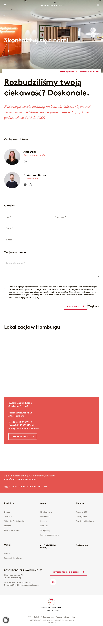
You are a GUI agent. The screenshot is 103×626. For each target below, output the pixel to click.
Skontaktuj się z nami (66, 572)
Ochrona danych (47, 617)
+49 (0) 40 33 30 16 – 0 (22, 422)
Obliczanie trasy (20, 436)
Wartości (44, 526)
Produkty (9, 503)
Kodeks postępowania (49, 535)
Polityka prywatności (24, 297)
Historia (43, 521)
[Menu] (5, 5)
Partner (7, 526)
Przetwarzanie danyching (65, 617)
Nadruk (36, 617)
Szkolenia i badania (85, 521)
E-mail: (21, 585)
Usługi (7, 544)
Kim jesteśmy (46, 512)
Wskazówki (45, 517)
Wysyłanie (73, 306)
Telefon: (18, 582)
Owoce (7, 512)
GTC (29, 617)
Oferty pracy (81, 517)
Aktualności (82, 545)
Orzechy (8, 517)
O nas (43, 503)
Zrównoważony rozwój (48, 546)
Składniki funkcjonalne (14, 521)
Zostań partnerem (12, 530)
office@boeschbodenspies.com (77, 292)
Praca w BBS (81, 512)
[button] (6, 620)
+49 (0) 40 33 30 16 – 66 (23, 425)
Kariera (80, 503)
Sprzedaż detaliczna (13, 558)
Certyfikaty (45, 530)
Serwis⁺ (7, 553)
